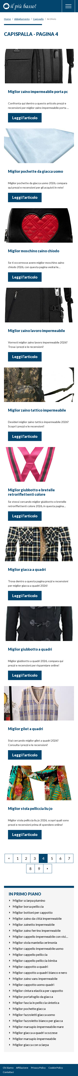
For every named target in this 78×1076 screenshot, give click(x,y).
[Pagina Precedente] (9, 858)
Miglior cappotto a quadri (30, 966)
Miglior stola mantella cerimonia (35, 942)
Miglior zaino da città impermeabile (37, 918)
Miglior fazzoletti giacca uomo (34, 1014)
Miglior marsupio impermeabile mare (38, 1027)
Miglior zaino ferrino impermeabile (37, 930)
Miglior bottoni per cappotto (33, 912)
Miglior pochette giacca (29, 1008)
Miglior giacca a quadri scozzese (35, 1033)
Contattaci (8, 1072)
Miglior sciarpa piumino (29, 900)
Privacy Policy (38, 1067)
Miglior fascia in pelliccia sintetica (36, 1002)
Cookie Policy (55, 1067)
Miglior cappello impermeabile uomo (38, 948)
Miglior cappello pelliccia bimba (35, 960)
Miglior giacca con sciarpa (31, 1045)
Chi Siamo (8, 1067)
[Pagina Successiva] (47, 868)
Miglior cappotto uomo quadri (33, 984)
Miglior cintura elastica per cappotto (38, 990)
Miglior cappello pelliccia (30, 954)
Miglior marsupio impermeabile (34, 1039)
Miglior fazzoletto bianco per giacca (38, 1021)
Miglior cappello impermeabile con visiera (41, 936)
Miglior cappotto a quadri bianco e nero (40, 972)
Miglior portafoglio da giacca (33, 996)
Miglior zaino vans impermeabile (35, 978)
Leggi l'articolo (24, 118)
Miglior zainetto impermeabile (34, 924)
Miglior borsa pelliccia (28, 906)
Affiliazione (22, 1067)
